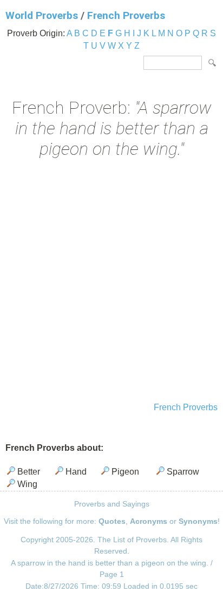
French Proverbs (126, 15)
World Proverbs (41, 15)
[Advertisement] (111, 281)
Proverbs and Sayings (111, 504)
